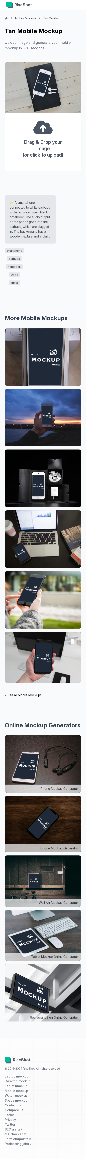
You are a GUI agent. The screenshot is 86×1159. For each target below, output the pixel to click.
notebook (14, 266)
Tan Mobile (50, 18)
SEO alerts (13, 1129)
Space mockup (16, 1100)
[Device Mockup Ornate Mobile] (43, 478)
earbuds (14, 258)
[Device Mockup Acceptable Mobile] (43, 357)
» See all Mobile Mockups (23, 695)
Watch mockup (16, 1096)
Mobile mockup (16, 1091)
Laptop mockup (16, 1076)
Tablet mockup (16, 1086)
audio (14, 282)
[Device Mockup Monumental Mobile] (43, 539)
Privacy (10, 1120)
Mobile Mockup (25, 18)
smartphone (14, 250)
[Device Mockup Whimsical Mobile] (43, 417)
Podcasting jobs (17, 1144)
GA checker (14, 1134)
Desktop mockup (18, 1081)
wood (14, 274)
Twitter (10, 1124)
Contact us (13, 1105)
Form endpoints (17, 1139)
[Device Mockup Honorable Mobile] (43, 657)
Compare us (14, 1110)
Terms (9, 1115)
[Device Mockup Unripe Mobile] (43, 600)
